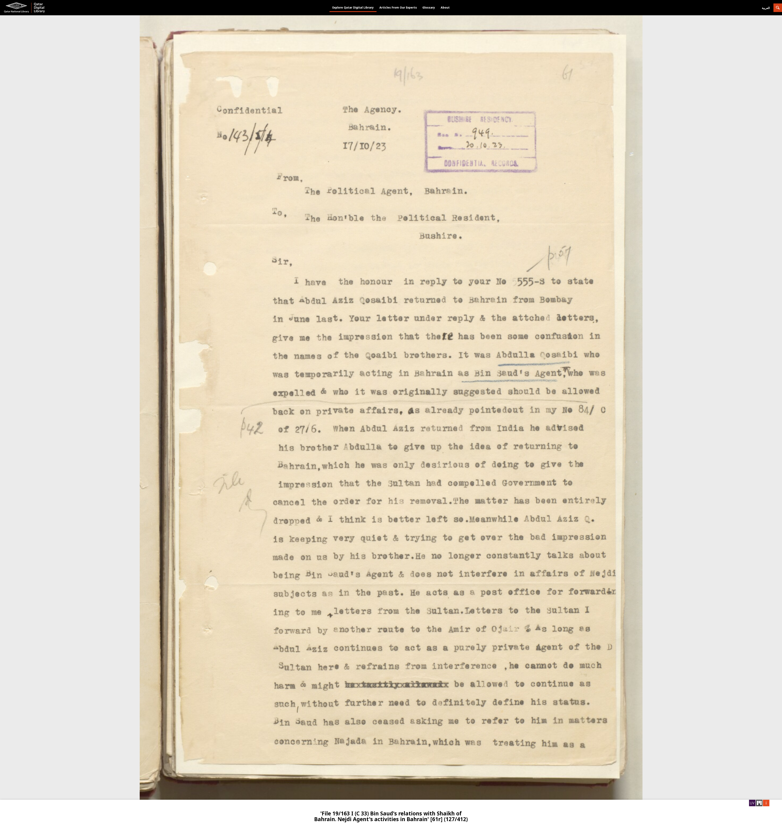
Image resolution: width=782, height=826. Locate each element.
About (445, 7)
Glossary (428, 7)
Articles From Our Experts (398, 7)
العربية (766, 8)
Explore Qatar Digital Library (353, 7)
